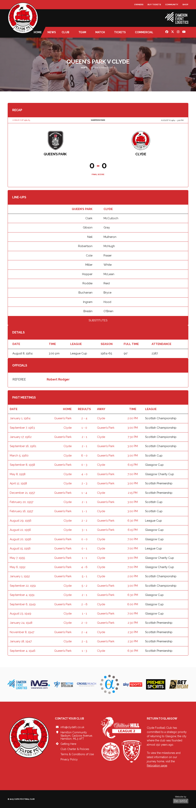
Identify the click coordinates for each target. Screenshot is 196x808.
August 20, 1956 (20, 539)
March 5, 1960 (19, 455)
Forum (138, 12)
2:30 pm (133, 622)
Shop (185, 4)
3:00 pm (132, 427)
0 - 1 (84, 548)
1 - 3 (84, 651)
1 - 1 (84, 511)
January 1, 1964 (20, 418)
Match (100, 32)
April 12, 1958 (18, 483)
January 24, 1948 (21, 622)
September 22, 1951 (23, 585)
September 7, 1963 (22, 427)
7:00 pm (132, 474)
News (51, 32)
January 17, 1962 (21, 437)
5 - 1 (84, 576)
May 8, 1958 (17, 474)
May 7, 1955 (17, 558)
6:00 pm (132, 604)
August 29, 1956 (20, 520)
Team (82, 32)
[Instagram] (178, 32)
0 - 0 (84, 539)
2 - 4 (84, 418)
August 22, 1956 (20, 530)
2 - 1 (84, 437)
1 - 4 (84, 493)
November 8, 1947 (22, 632)
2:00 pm (132, 418)
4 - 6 (84, 567)
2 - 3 (84, 483)
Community (171, 4)
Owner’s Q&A (141, 15)
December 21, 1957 (22, 493)
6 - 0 (84, 455)
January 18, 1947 (21, 641)
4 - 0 (84, 474)
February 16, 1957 (21, 511)
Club (65, 32)
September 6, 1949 (23, 604)
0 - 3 (84, 464)
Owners (138, 4)
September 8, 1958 (22, 464)
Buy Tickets (154, 4)
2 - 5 (84, 641)
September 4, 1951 (22, 595)
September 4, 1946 (22, 651)
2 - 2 (84, 520)
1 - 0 (84, 427)
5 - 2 (84, 585)
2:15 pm (132, 493)
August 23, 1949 (20, 613)
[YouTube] (184, 32)
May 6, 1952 (17, 567)
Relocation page (157, 765)
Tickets (120, 32)
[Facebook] (167, 32)
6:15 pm (133, 464)
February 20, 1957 (21, 502)
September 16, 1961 (23, 446)
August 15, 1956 (20, 548)
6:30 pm (132, 520)
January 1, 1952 (20, 576)
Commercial (144, 32)
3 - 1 (84, 530)
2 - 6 (84, 604)
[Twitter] (173, 32)
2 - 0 (84, 622)
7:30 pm (133, 437)
